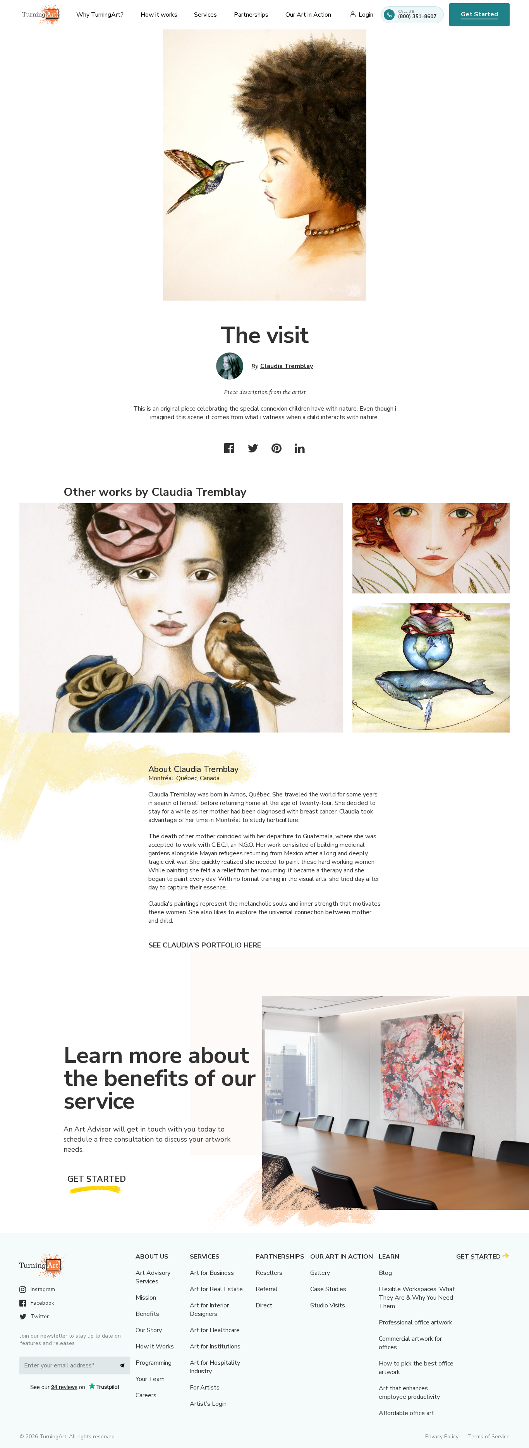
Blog (385, 1273)
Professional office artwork (415, 1322)
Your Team (150, 1379)
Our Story (149, 1330)
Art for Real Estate (216, 1289)
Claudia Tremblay (286, 366)
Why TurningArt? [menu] (100, 14)
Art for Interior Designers (209, 1309)
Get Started (479, 14)
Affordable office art (406, 1413)
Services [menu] (205, 14)
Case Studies (328, 1289)
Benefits (147, 1314)
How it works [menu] (159, 14)
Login (366, 14)
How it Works (155, 1346)
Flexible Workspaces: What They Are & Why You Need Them (417, 1297)
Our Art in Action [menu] (308, 14)
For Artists (205, 1387)
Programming (154, 1363)
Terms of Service (489, 1436)
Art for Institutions (215, 1346)
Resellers (269, 1273)
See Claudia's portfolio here (204, 945)
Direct (264, 1305)
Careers (146, 1395)
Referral (267, 1289)
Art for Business (212, 1273)
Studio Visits (327, 1305)
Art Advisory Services (153, 1277)
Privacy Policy (442, 1436)
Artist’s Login (208, 1404)
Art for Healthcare (215, 1330)
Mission (146, 1297)
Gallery (320, 1273)
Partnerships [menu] (251, 14)
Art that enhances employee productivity (409, 1392)
